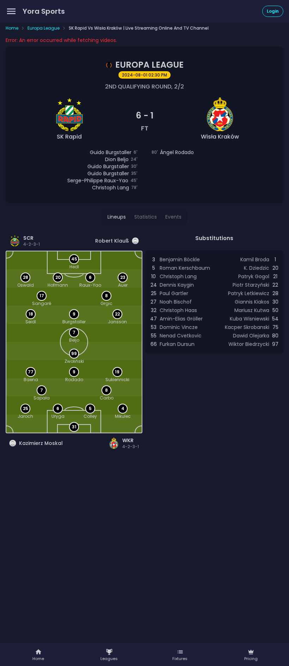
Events (173, 216)
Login (273, 11)
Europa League (43, 28)
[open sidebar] (11, 11)
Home (12, 28)
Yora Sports (44, 11)
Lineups (116, 216)
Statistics (145, 216)
